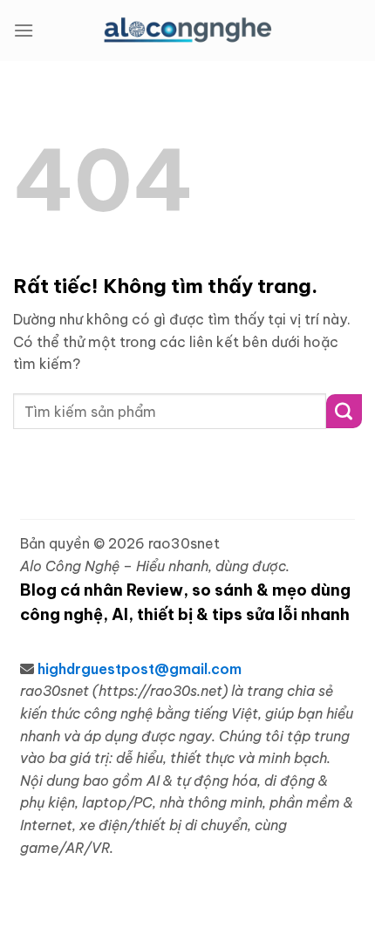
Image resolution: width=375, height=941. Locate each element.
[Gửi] (344, 411)
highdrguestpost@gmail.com (140, 669)
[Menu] (23, 30)
